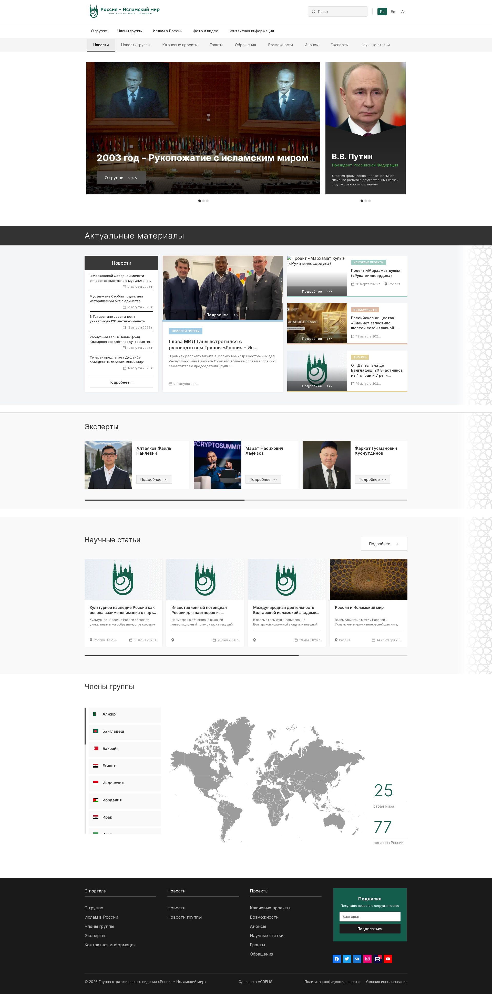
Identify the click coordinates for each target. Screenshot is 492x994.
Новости (101, 45)
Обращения (245, 45)
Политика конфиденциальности (332, 981)
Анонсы (312, 45)
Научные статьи (375, 45)
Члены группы (129, 30)
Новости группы (135, 45)
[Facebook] (337, 959)
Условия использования (386, 981)
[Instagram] (367, 959)
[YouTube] (388, 959)
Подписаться (369, 929)
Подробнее (121, 382)
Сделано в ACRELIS (255, 981)
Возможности (280, 45)
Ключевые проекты (180, 45)
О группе (99, 30)
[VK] (357, 959)
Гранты (216, 45)
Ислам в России (167, 30)
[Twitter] (347, 959)
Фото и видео (205, 30)
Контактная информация (251, 30)
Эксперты (339, 45)
